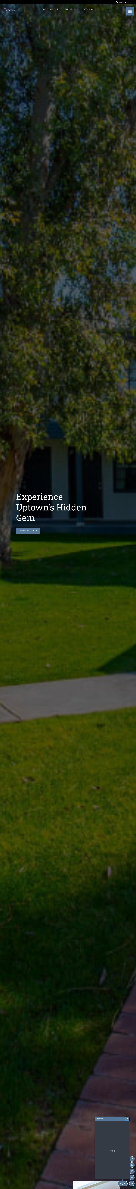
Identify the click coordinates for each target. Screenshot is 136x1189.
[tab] (66, 1186)
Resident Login (70, 9)
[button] (123, 1183)
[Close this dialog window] (127, 1119)
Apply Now (90, 9)
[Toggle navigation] (130, 11)
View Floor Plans (27, 531)
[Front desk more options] (132, 1183)
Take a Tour (47, 9)
